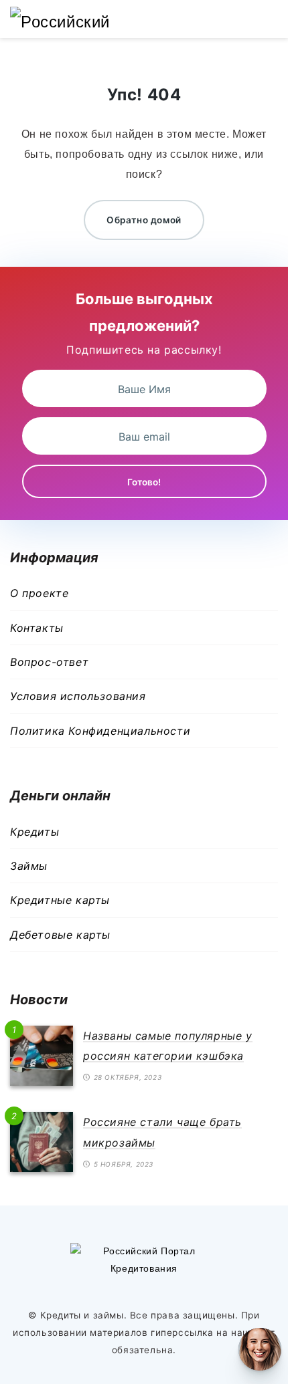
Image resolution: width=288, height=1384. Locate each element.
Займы (29, 866)
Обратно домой (144, 220)
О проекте (39, 593)
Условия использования (78, 696)
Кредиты (34, 831)
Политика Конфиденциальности (100, 730)
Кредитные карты (60, 900)
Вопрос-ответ (49, 662)
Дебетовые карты (60, 934)
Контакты (37, 628)
